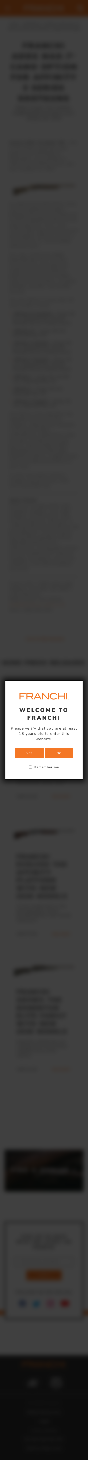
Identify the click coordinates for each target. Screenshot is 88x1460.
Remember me (46, 767)
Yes (30, 753)
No (59, 753)
